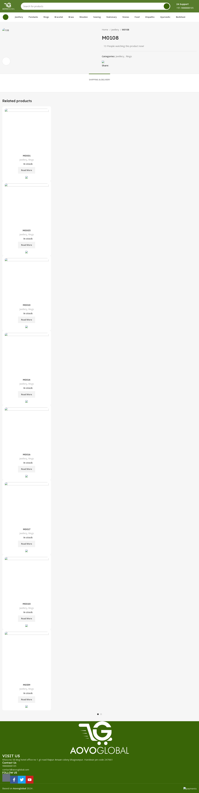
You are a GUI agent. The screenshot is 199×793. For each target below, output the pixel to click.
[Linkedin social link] (122, 65)
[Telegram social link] (125, 65)
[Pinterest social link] (118, 65)
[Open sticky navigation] (5, 17)
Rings (129, 56)
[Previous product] (188, 29)
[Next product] (195, 29)
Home (105, 29)
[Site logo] (8, 5)
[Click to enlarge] (6, 61)
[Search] (167, 6)
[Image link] (99, 737)
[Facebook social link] (111, 65)
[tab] (99, 77)
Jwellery (115, 29)
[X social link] (115, 65)
